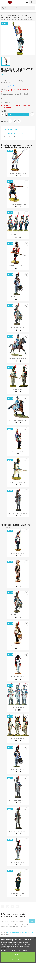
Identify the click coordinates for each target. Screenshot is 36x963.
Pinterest (19, 121)
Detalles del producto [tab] (12, 129)
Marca (6, 134)
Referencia (7, 136)
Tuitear (14, 121)
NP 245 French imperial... (18, 862)
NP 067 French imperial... (18, 584)
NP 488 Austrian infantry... (18, 482)
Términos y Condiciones (27, 932)
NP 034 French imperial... (18, 677)
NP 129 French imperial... (18, 893)
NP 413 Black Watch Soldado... (18, 204)
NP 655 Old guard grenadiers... (18, 800)
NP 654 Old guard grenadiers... (18, 513)
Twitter (7, 906)
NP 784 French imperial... (18, 235)
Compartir (10, 121)
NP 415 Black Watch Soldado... (18, 266)
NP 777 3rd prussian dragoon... (18, 358)
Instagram (17, 906)
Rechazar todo (18, 959)
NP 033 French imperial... (18, 553)
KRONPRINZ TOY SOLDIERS (16, 134)
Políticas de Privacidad (13, 932)
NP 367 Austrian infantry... (18, 173)
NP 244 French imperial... (18, 297)
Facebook (2, 906)
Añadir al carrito (18, 114)
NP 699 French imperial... (18, 707)
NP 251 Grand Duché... (18, 451)
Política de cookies (7, 950)
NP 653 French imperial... (18, 327)
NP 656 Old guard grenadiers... (18, 831)
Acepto (18, 954)
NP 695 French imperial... (18, 738)
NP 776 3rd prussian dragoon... (18, 420)
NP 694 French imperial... (18, 389)
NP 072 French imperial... (18, 646)
